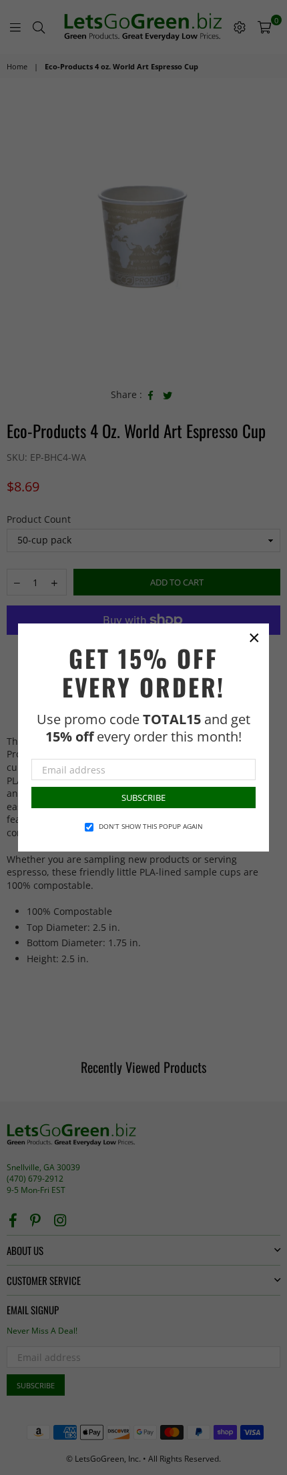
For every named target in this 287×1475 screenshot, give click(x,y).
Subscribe (143, 798)
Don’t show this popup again (151, 826)
